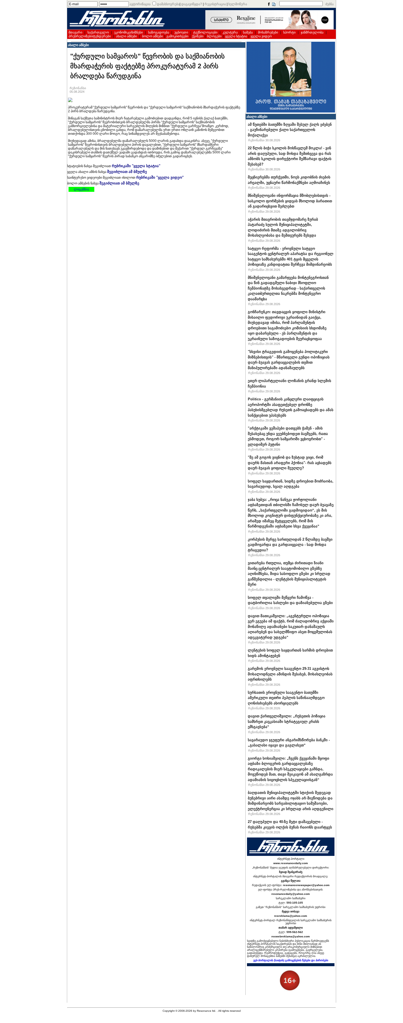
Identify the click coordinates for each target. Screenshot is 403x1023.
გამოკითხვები (177, 36)
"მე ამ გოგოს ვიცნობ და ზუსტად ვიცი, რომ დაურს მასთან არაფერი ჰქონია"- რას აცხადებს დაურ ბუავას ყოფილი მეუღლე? (289, 462)
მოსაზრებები (268, 32)
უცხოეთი (181, 32)
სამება (248, 32)
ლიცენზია (81, 189)
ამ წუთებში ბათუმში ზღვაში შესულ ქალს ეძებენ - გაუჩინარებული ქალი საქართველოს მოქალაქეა (290, 129)
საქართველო (98, 32)
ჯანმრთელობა (312, 32)
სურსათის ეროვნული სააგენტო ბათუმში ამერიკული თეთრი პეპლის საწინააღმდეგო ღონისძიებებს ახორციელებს (286, 697)
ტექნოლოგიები (205, 32)
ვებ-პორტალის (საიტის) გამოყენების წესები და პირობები (290, 960)
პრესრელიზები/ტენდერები (90, 36)
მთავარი (75, 32)
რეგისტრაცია (215, 4)
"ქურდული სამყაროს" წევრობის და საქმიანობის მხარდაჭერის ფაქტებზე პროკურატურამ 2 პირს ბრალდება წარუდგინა (147, 66)
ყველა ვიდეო (261, 36)
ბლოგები (214, 36)
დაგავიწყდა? (191, 4)
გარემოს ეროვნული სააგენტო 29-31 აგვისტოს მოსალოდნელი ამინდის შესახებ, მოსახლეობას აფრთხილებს (290, 674)
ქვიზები (197, 36)
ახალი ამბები (126, 36)
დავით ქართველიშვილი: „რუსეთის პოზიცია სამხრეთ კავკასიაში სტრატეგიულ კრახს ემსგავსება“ (286, 721)
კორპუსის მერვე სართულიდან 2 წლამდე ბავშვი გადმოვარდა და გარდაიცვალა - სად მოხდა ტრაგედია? (290, 544)
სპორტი (289, 32)
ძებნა (329, 4)
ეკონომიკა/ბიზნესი (128, 32)
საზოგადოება (158, 32)
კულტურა (230, 32)
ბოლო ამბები (152, 36)
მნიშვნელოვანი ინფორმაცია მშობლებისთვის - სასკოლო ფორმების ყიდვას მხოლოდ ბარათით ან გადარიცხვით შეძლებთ (290, 200)
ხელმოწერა (237, 4)
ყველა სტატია (236, 36)
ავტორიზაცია (140, 4)
